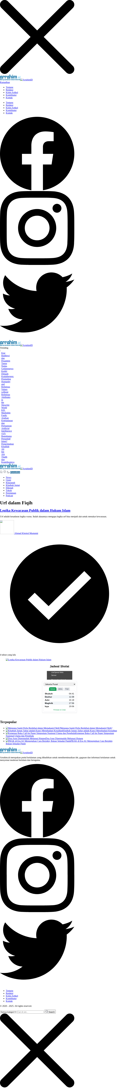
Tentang (9, 87)
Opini (8, 480)
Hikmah (9, 488)
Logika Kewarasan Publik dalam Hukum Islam (35, 510)
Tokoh (9, 490)
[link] (37, 189)
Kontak (9, 97)
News (8, 477)
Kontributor (11, 95)
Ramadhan (5, 82)
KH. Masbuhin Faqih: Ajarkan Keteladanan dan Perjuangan (7, 418)
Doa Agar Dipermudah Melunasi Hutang (64, 738)
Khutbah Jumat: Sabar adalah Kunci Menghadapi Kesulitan (90, 730)
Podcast (9, 495)
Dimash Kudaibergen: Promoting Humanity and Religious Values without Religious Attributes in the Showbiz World (7, 391)
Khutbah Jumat (13, 485)
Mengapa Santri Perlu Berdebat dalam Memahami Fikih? (86, 728)
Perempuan (11, 493)
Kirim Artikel (12, 92)
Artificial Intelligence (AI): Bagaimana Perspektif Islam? (6, 435)
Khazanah (10, 482)
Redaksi (9, 90)
